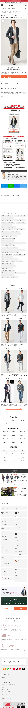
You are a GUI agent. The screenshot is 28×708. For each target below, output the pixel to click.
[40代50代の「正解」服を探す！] (25, 8)
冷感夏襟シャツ (5, 539)
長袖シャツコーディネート (7, 268)
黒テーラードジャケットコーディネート (9, 277)
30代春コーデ (5, 431)
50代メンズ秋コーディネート (7, 220)
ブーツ (3, 560)
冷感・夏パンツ (18, 537)
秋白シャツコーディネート (17, 261)
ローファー (4, 568)
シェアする (17, 185)
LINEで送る (11, 185)
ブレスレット (17, 578)
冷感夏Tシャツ (4, 536)
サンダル (3, 574)
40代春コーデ (13, 431)
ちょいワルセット (5, 524)
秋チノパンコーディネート (7, 256)
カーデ (22, 453)
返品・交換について (6, 691)
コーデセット (7, 512)
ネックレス (17, 575)
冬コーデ (5, 423)
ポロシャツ (4, 547)
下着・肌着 (17, 569)
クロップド (22, 460)
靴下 (16, 572)
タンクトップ (4, 553)
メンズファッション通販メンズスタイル (7, 11)
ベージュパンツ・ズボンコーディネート (9, 247)
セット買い (5, 453)
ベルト (16, 567)
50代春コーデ (22, 431)
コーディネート (17, 11)
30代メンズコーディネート (7, 215)
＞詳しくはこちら (23, 650)
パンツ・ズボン (21, 533)
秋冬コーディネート (5, 261)
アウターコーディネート (19, 220)
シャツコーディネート (20, 222)
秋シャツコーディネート (6, 254)
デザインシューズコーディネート (8, 238)
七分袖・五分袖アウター (19, 518)
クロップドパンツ (18, 556)
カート (21, 608)
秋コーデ (22, 420)
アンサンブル (4, 550)
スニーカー (4, 566)
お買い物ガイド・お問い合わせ (8, 684)
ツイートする (23, 185)
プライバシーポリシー (6, 696)
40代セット (4, 516)
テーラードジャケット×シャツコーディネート (10, 231)
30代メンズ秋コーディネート (20, 215)
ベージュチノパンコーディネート (8, 245)
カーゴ (14, 460)
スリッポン (4, 571)
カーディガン (17, 527)
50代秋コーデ (22, 438)
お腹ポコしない (5, 508)
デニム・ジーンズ (18, 542)
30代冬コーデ (5, 442)
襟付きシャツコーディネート (7, 263)
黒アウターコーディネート (19, 272)
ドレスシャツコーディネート (7, 240)
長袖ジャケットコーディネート (7, 270)
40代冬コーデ (13, 442)
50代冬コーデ (22, 442)
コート (14, 457)
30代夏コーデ (5, 435)
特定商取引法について (6, 698)
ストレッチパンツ (18, 551)
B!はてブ (4, 185)
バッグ (16, 564)
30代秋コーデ (5, 438)
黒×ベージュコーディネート (7, 272)
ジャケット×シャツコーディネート (8, 227)
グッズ (19, 560)
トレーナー (17, 530)
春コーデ (5, 420)
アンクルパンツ (18, 554)
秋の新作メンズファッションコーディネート (8, 12)
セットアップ (7, 528)
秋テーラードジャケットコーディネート (9, 259)
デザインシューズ (5, 563)
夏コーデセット (5, 521)
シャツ (14, 450)
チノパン (22, 457)
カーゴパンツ (17, 545)
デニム (5, 460)
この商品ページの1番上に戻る (7, 608)
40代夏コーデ (13, 435)
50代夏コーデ (22, 435)
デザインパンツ (18, 548)
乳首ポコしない (18, 508)
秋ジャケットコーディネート (19, 254)
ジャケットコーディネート (7, 229)
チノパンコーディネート (19, 229)
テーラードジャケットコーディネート (9, 236)
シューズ (6, 557)
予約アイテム (7, 578)
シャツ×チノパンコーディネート (8, 222)
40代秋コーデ (13, 438)
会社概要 (4, 677)
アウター (19, 512)
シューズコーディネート (6, 224)
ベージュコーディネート (20, 243)
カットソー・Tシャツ (6, 541)
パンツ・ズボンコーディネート (7, 243)
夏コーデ (13, 420)
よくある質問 (4, 694)
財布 (16, 581)
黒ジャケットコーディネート (7, 275)
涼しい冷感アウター (19, 516)
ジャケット (5, 450)
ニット (5, 457)
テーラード (14, 453)
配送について (4, 687)
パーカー (22, 450)
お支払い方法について (6, 689)
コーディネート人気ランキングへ (14, 408)
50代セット (4, 518)
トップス (6, 532)
